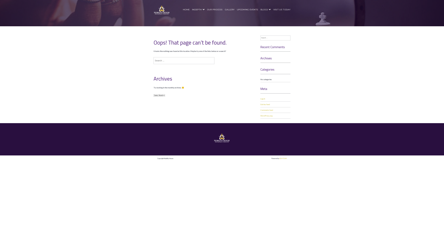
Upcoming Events (247, 9)
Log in (262, 99)
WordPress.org (266, 116)
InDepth (197, 9)
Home (186, 9)
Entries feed (265, 104)
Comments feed (266, 110)
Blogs (264, 9)
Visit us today (281, 9)
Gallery (229, 9)
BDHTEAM (283, 158)
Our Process (215, 9)
